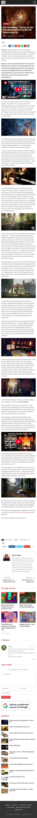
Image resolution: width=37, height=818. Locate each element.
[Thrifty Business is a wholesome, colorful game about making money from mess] (9, 617)
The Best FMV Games (14, 745)
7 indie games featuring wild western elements (21, 783)
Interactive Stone (23, 539)
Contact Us (15, 805)
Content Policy (10, 807)
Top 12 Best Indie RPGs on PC (17, 776)
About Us (7, 805)
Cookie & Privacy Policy (25, 805)
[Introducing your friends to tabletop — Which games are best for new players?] (4, 791)
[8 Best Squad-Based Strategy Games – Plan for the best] (4, 722)
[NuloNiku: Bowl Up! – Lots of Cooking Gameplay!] (28, 617)
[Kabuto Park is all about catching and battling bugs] (28, 597)
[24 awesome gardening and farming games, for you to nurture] (4, 772)
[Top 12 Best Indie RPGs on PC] (4, 778)
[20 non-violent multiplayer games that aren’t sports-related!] (4, 766)
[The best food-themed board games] (4, 759)
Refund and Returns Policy (23, 807)
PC (29, 539)
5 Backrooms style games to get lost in (19, 726)
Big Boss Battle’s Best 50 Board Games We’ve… (21, 733)
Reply (34, 659)
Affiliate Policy (18, 809)
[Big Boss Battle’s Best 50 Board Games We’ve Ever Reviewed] (4, 734)
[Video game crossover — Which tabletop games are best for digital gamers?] (4, 753)
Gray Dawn (16, 539)
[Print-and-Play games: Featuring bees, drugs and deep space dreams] (4, 741)
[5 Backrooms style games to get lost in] (4, 728)
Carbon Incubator (8, 539)
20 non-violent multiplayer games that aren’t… (21, 764)
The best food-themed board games (18, 758)
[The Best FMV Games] (4, 747)
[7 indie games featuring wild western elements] (4, 784)
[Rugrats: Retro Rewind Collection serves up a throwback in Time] (9, 597)
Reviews (6, 23)
